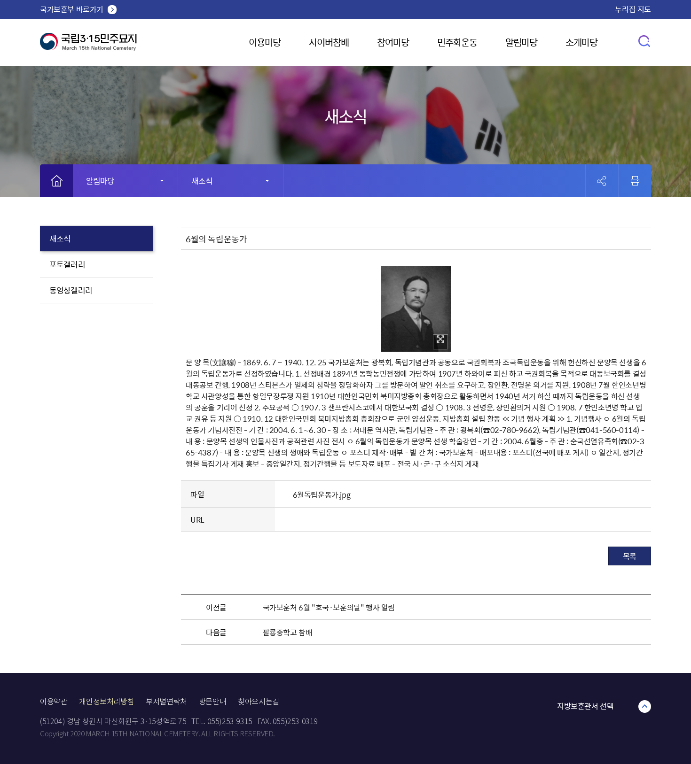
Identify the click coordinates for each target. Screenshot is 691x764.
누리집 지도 (633, 9)
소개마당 (581, 42)
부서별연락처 (166, 701)
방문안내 (212, 701)
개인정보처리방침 (106, 701)
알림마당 (521, 42)
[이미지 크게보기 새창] (440, 342)
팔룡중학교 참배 (288, 632)
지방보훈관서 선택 (585, 705)
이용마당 (265, 42)
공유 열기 (602, 181)
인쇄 (635, 180)
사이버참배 (329, 42)
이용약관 (53, 701)
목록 (629, 556)
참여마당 (393, 42)
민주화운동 (457, 42)
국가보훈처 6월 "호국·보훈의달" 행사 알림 (329, 607)
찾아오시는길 (258, 701)
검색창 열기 (644, 40)
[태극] (88, 45)
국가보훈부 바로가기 (71, 9)
